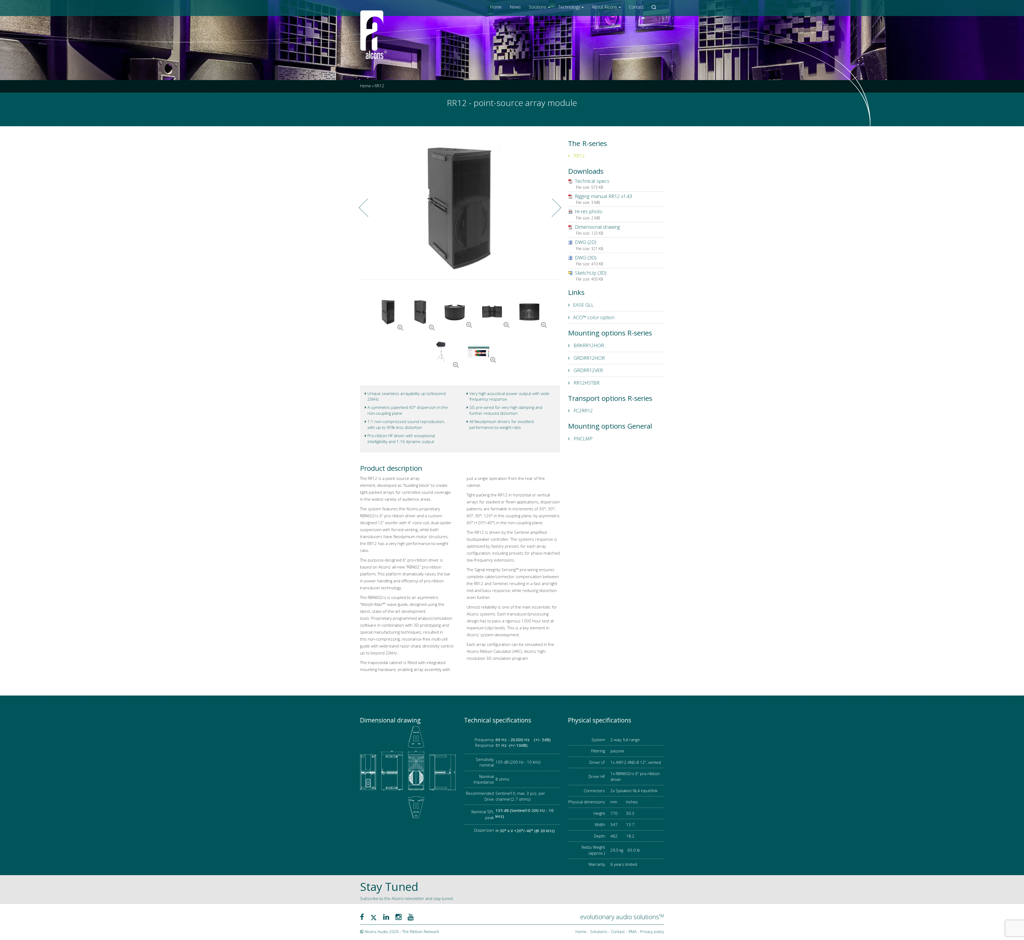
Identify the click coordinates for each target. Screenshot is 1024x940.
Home (496, 7)
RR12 (578, 155)
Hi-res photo (588, 211)
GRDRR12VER (587, 370)
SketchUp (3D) (590, 273)
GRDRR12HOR (588, 358)
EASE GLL (583, 305)
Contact (636, 7)
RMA (633, 931)
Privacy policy (652, 931)
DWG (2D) (585, 242)
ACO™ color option (593, 317)
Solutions (538, 7)
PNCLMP (582, 438)
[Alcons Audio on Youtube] (411, 917)
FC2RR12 (582, 410)
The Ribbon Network (420, 931)
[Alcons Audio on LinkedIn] (386, 917)
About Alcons (605, 7)
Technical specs (592, 181)
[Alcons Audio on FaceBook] (362, 917)
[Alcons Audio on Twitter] (373, 917)
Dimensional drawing (597, 227)
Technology (569, 7)
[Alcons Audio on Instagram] (398, 917)
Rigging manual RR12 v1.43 (603, 196)
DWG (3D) (585, 257)
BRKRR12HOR (588, 345)
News (515, 7)
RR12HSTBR (585, 383)
